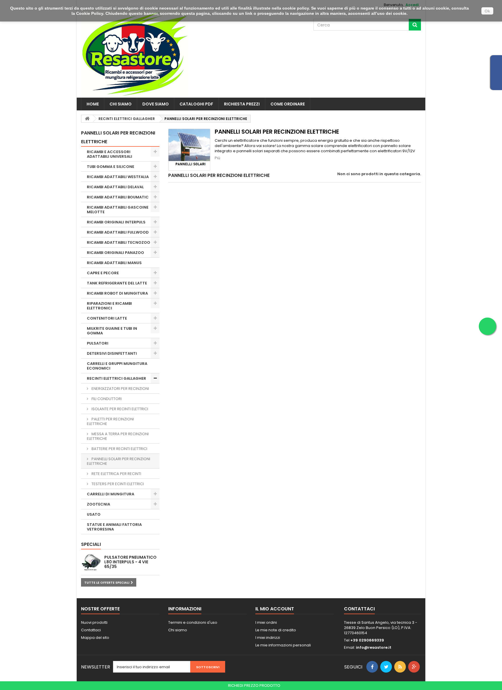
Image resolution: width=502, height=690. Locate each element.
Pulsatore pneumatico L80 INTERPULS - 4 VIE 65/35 (130, 561)
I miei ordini (266, 622)
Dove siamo (155, 104)
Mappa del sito (95, 637)
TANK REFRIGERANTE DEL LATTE (117, 283)
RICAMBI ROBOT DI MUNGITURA (117, 293)
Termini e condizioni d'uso (192, 622)
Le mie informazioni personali (283, 645)
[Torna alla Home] (87, 118)
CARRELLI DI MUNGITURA (110, 494)
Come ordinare (287, 104)
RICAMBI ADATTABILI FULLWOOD (118, 232)
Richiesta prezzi (242, 104)
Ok (487, 11)
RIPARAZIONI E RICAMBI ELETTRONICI (109, 306)
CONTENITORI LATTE (107, 318)
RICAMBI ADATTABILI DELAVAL (115, 187)
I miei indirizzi (267, 637)
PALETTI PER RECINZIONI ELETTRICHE (110, 421)
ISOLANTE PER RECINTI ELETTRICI (119, 409)
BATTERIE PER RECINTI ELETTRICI (119, 448)
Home (93, 104)
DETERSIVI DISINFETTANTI (112, 353)
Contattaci (91, 630)
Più (217, 158)
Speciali (91, 544)
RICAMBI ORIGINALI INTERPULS (116, 222)
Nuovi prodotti (94, 622)
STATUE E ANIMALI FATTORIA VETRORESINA (114, 527)
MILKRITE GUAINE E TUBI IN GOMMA (112, 331)
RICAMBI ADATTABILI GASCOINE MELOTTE (117, 210)
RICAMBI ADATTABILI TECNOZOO (118, 242)
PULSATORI (97, 343)
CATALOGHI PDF (196, 104)
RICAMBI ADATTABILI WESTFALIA (118, 177)
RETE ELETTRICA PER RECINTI (116, 473)
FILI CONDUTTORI (106, 399)
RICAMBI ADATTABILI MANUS (114, 263)
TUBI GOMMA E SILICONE (110, 166)
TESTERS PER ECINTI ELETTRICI (117, 484)
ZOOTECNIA (98, 504)
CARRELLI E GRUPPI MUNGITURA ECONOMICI (117, 366)
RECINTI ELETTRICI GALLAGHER (116, 378)
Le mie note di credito (275, 630)
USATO (94, 514)
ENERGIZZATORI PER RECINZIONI (120, 388)
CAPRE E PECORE (103, 273)
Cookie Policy (89, 13)
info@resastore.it (373, 647)
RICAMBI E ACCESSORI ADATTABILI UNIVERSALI (109, 154)
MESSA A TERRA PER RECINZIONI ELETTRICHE (118, 436)
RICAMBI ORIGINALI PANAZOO (115, 252)
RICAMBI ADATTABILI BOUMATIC (118, 197)
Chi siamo (121, 104)
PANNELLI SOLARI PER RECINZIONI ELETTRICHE (118, 461)
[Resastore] (135, 54)
